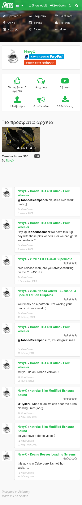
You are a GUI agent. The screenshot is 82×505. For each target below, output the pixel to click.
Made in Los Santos (15, 496)
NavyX (29, 51)
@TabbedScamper (31, 200)
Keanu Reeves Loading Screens (53, 454)
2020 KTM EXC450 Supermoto (51, 259)
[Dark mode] (70, 5)
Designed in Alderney (16, 491)
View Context (27, 209)
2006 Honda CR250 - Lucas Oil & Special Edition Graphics (47, 293)
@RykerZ (24, 404)
